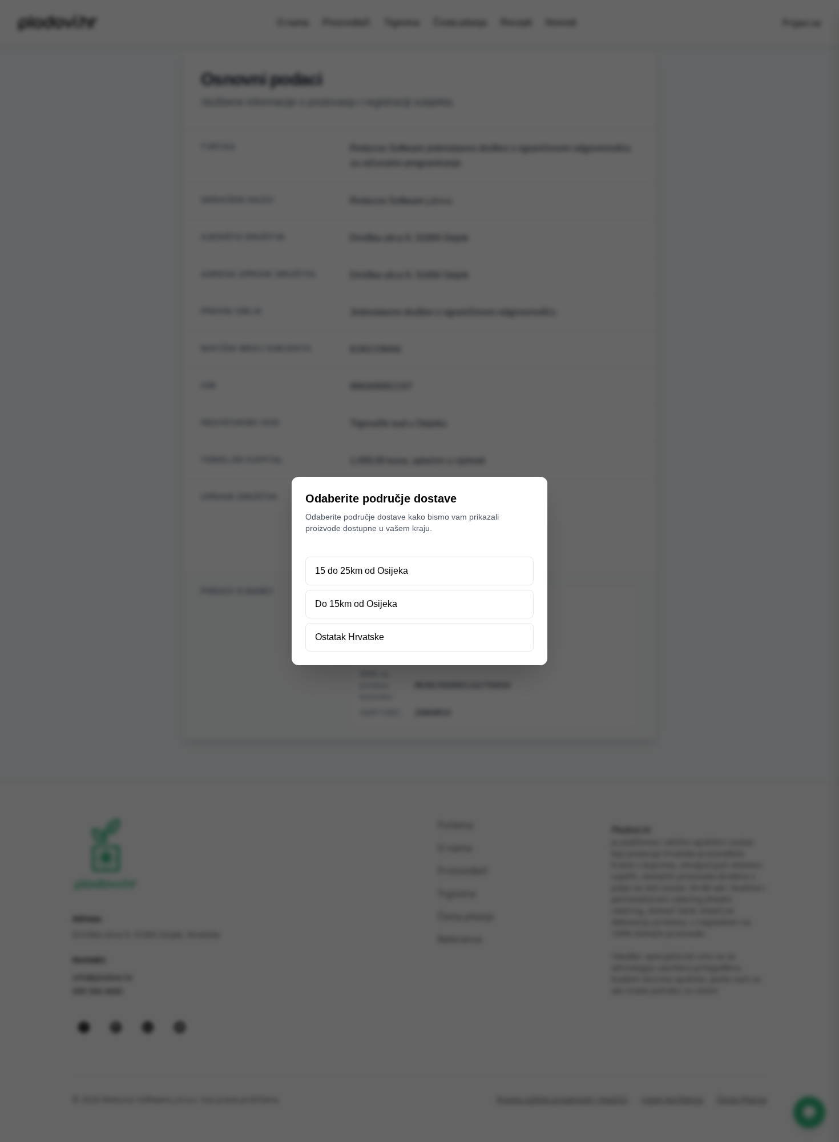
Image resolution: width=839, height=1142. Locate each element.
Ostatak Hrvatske (349, 637)
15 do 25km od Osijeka (361, 571)
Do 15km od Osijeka (356, 604)
